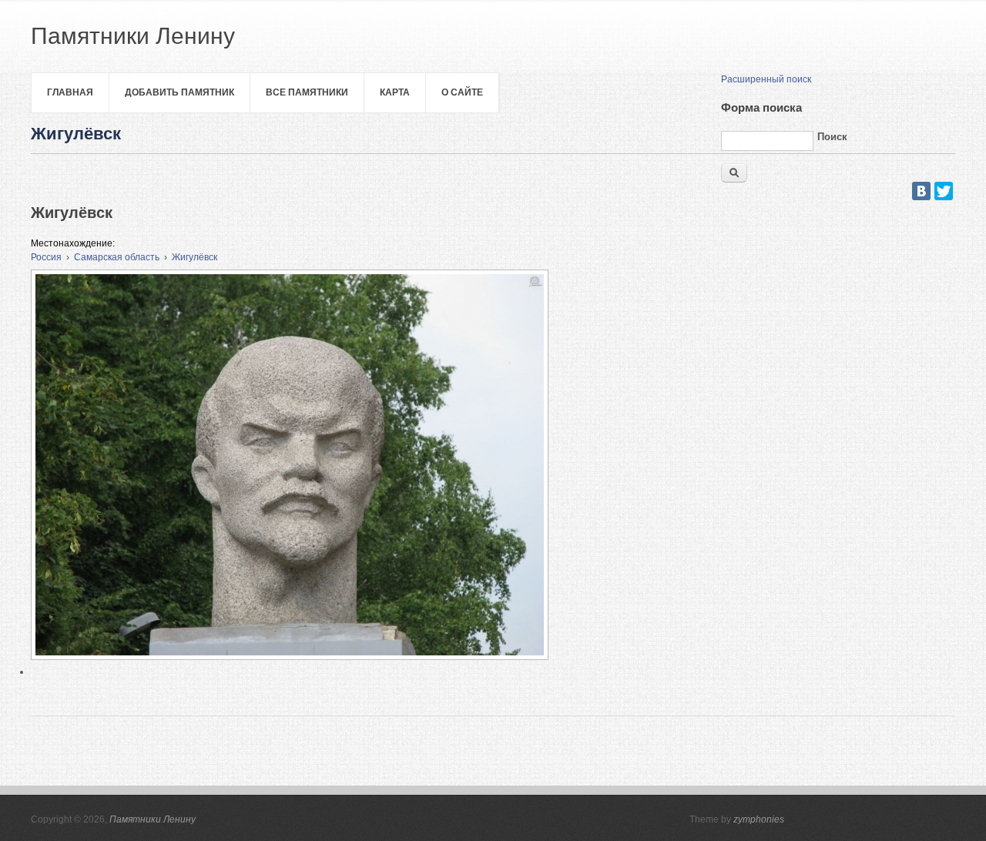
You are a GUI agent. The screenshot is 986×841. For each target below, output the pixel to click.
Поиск (832, 136)
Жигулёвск (194, 257)
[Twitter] (943, 191)
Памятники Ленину (152, 819)
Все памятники (307, 92)
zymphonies (758, 819)
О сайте (462, 92)
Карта (395, 92)
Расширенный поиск (766, 79)
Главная (70, 92)
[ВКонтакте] (921, 191)
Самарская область (116, 257)
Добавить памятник (179, 92)
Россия (46, 257)
